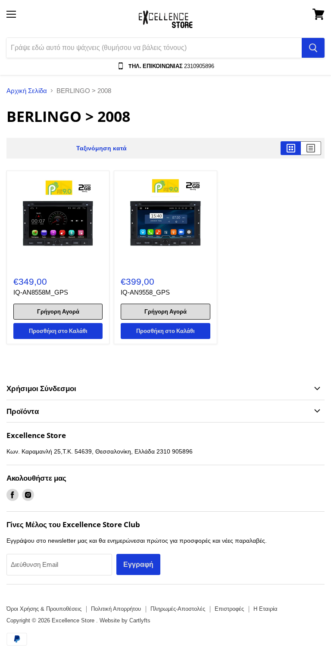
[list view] (311, 148)
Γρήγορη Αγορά (58, 311)
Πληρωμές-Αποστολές (177, 609)
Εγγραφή (138, 564)
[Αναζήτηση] (313, 48)
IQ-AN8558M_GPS (40, 292)
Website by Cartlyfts (125, 620)
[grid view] (291, 148)
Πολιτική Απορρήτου (116, 609)
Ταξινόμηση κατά (101, 148)
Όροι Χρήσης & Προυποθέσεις (43, 609)
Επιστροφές (229, 609)
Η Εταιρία (265, 609)
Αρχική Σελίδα (26, 90)
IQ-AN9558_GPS (145, 292)
